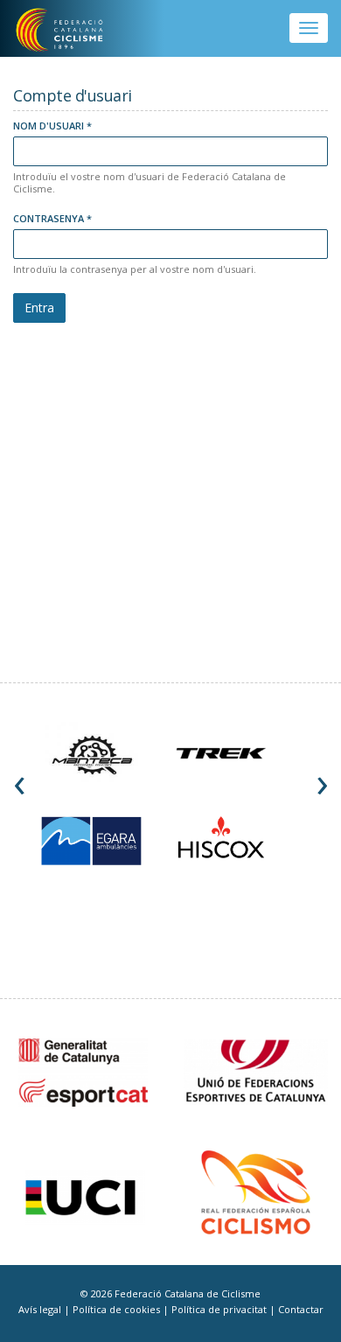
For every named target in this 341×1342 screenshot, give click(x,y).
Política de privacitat (220, 1309)
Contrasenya (52, 219)
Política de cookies (118, 1309)
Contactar (301, 1309)
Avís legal (41, 1309)
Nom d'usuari (52, 126)
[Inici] (71, 30)
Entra (39, 307)
